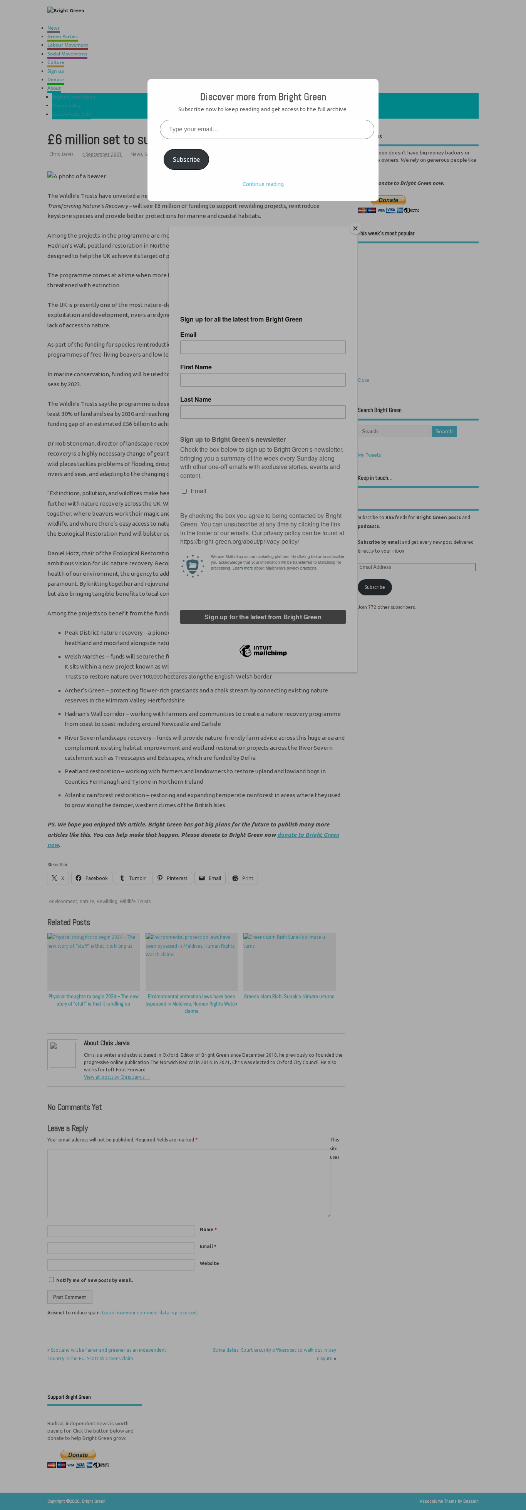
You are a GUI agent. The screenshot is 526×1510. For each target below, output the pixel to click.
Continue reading (263, 184)
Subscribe (186, 159)
